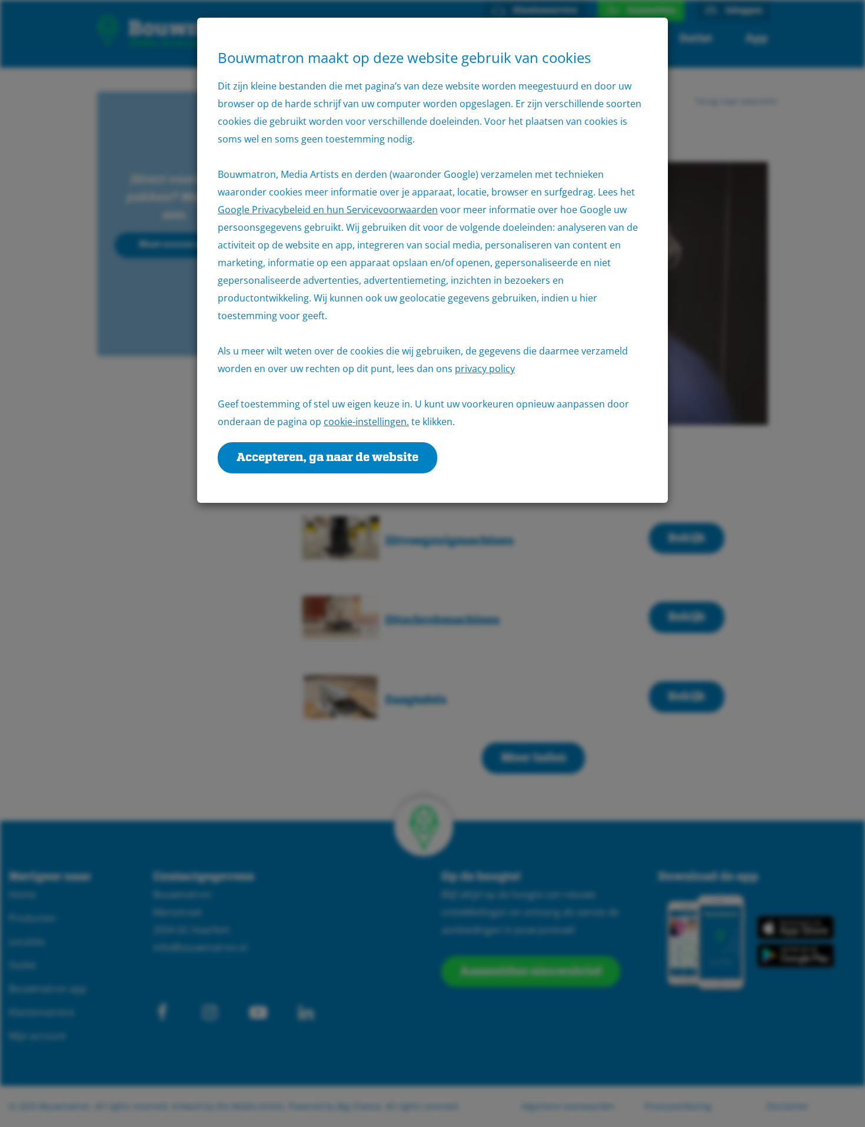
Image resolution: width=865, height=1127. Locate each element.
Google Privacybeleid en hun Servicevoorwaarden (328, 209)
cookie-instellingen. (366, 421)
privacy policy (485, 368)
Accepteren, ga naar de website (327, 457)
